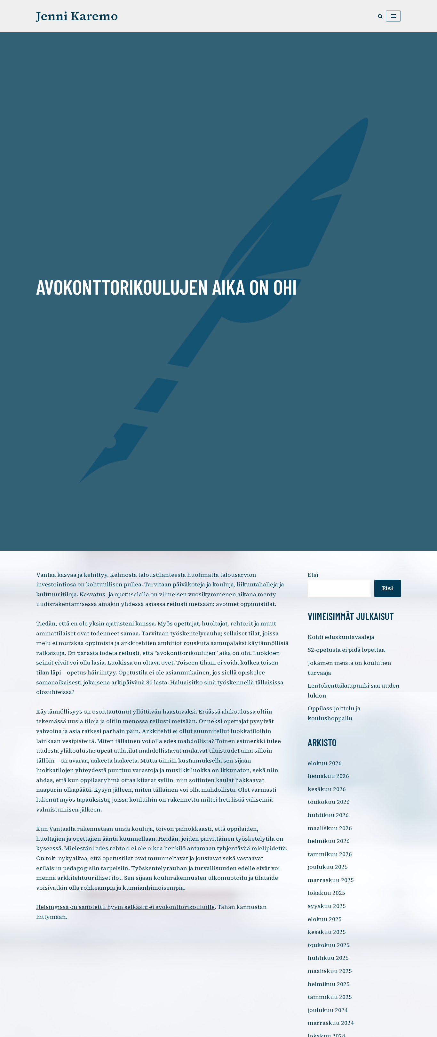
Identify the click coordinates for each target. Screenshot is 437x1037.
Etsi (313, 575)
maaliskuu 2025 (330, 971)
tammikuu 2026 (330, 854)
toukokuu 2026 (329, 802)
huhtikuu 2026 (328, 815)
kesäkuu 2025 (327, 932)
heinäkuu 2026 (328, 776)
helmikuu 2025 (329, 984)
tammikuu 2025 (330, 997)
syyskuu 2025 (327, 906)
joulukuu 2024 (328, 1010)
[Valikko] (393, 16)
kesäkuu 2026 (327, 789)
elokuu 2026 (325, 763)
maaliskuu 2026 (330, 828)
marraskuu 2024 (331, 1023)
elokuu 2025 (325, 919)
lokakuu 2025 (326, 893)
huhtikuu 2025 (328, 958)
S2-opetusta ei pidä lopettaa (346, 650)
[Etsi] (380, 16)
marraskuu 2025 (331, 880)
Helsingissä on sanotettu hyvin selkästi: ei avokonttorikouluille (125, 907)
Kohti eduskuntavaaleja (341, 637)
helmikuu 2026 (329, 841)
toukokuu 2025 (329, 945)
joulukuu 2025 (328, 867)
